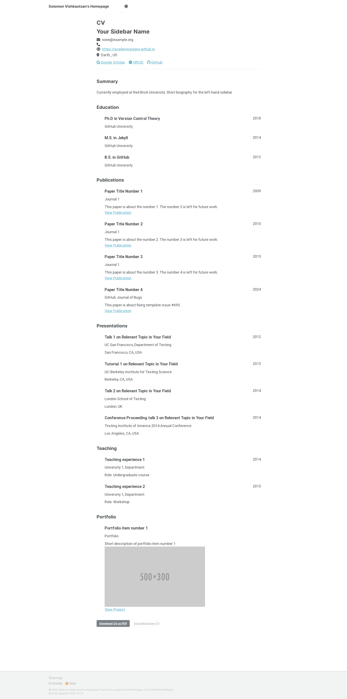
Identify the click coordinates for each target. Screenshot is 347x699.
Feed (72, 683)
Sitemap (55, 678)
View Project (115, 609)
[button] (126, 6)
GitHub (156, 62)
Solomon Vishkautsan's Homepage (79, 6)
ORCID (137, 62)
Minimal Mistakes (164, 689)
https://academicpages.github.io (128, 49)
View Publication (118, 213)
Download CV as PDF (113, 623)
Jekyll (117, 689)
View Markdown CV (147, 623)
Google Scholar (112, 62)
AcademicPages (132, 689)
